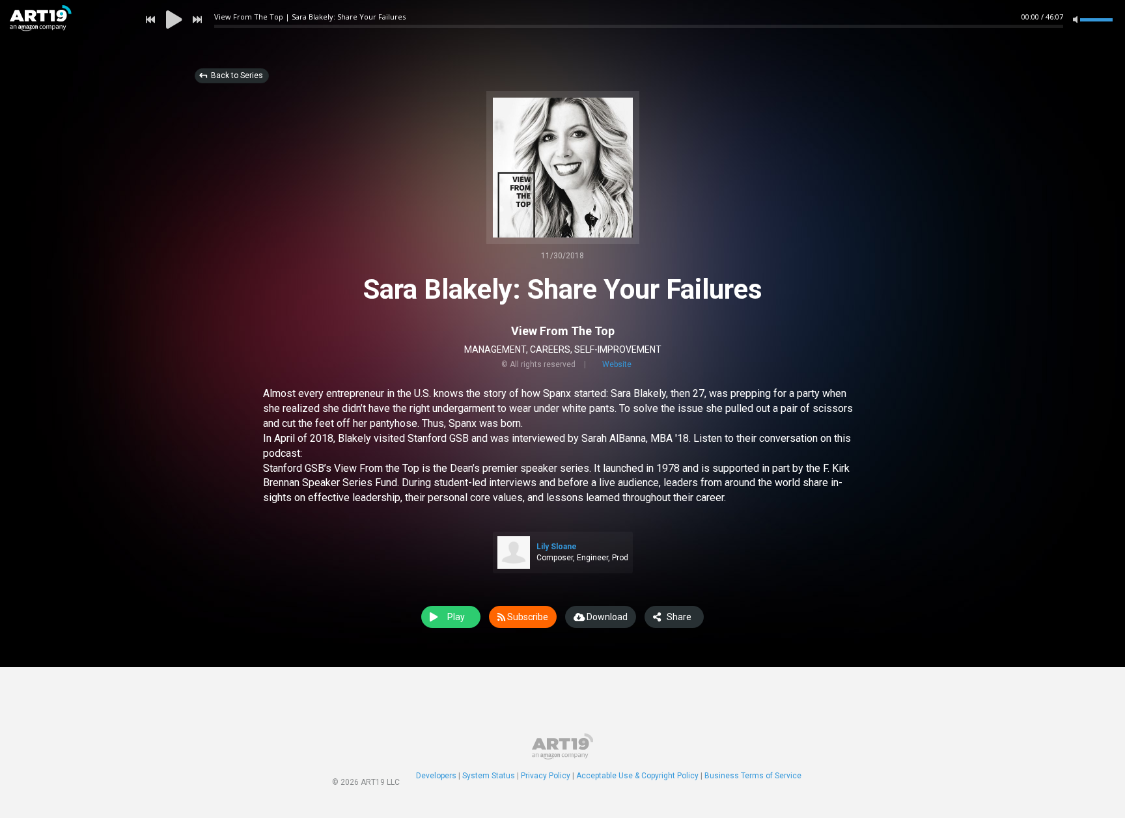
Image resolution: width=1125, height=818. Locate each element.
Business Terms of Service (752, 775)
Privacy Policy (545, 775)
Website (617, 364)
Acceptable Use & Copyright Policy (637, 775)
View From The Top (563, 331)
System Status (488, 775)
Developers (436, 775)
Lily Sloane (556, 546)
